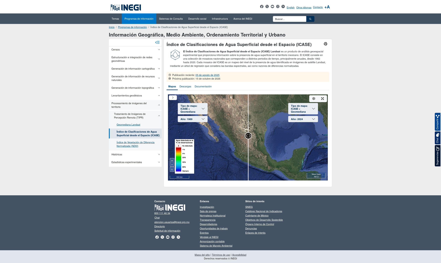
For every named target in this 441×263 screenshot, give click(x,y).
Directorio (159, 226)
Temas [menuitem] (115, 18)
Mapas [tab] (172, 86)
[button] (310, 19)
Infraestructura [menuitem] (220, 18)
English (291, 7)
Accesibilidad (239, 254)
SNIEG (249, 207)
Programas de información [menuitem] (139, 18)
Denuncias (251, 228)
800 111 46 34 (162, 213)
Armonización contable (212, 241)
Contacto (318, 7)
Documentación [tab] (203, 86)
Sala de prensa (208, 211)
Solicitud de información (167, 230)
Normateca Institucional (212, 215)
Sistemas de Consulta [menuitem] (171, 18)
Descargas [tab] (185, 86)
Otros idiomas (303, 7)
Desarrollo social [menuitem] (197, 18)
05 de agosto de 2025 (207, 75)
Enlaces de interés (255, 232)
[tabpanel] (248, 138)
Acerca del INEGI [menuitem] (242, 18)
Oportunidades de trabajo (214, 228)
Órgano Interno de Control (259, 224)
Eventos (204, 232)
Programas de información (132, 27)
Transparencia (208, 219)
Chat (157, 217)
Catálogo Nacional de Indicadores (263, 211)
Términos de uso (221, 254)
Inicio (112, 27)
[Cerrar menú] (157, 42)
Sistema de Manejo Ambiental (216, 245)
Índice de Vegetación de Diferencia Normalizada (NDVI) (136, 144)
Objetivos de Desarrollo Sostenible (264, 219)
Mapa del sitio (202, 254)
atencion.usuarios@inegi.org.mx (171, 222)
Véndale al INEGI (209, 237)
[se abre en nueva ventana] (261, 8)
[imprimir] (325, 44)
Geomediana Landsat (128, 124)
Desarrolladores (208, 224)
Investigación (207, 207)
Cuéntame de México (257, 215)
